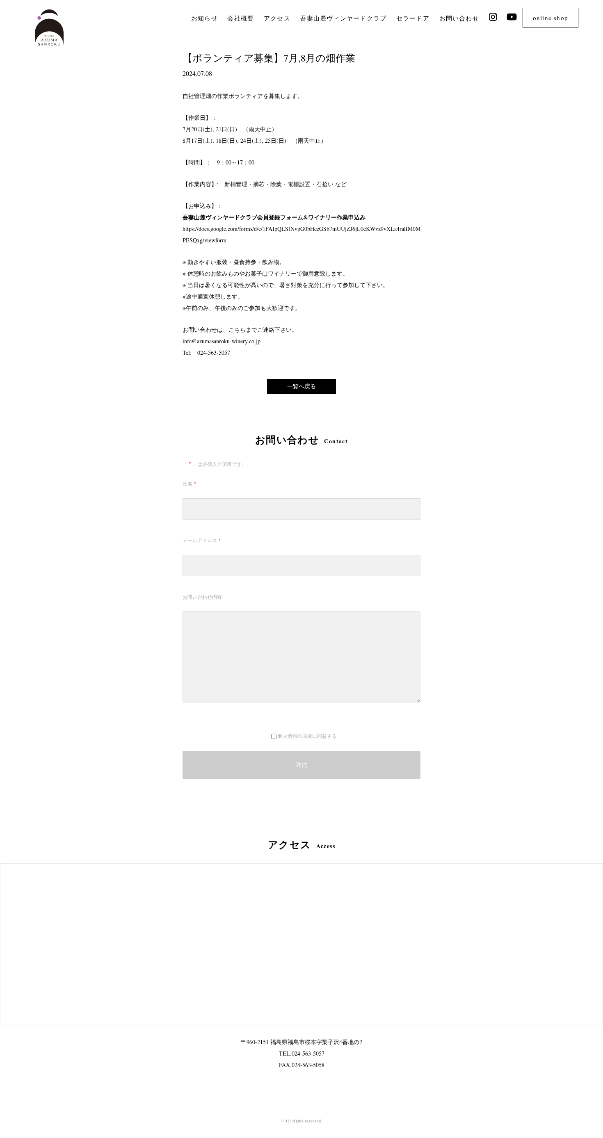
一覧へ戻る (301, 386)
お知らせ (204, 18)
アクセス (277, 18)
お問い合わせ (459, 18)
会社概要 (240, 18)
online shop (550, 18)
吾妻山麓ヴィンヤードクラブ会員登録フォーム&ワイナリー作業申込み (274, 217)
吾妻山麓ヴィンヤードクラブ (343, 18)
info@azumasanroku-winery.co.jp (221, 341)
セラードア (412, 18)
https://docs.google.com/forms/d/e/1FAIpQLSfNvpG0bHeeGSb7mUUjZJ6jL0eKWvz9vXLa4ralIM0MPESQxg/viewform (301, 234)
